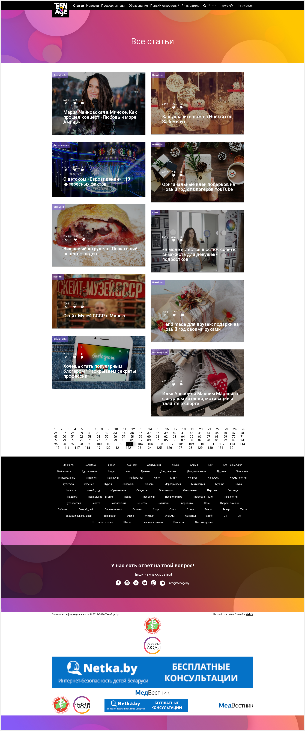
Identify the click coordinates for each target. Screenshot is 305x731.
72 (56, 440)
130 (210, 447)
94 (242, 440)
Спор (156, 509)
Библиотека (64, 471)
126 (169, 447)
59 (140, 436)
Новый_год (93, 490)
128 (189, 447)
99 (89, 444)
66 (200, 436)
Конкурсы (213, 477)
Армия (194, 465)
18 (184, 429)
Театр (226, 509)
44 (208, 433)
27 (64, 433)
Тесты (243, 509)
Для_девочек (168, 471)
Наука (238, 484)
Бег (210, 465)
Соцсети (137, 509)
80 (123, 440)
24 (235, 429)
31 (98, 433)
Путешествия (73, 503)
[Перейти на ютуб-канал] (144, 582)
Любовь (149, 484)
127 (179, 447)
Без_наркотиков (232, 465)
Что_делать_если (102, 522)
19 (192, 429)
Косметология (238, 477)
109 (191, 444)
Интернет (91, 477)
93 (233, 440)
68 (217, 436)
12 (133, 429)
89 (200, 440)
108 (181, 444)
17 (175, 429)
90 (208, 440)
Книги (173, 477)
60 (149, 436)
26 (56, 433)
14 (150, 429)
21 (209, 429)
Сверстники (186, 503)
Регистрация (245, 5)
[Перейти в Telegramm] (162, 583)
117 (77, 447)
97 (72, 444)
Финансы (190, 515)
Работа (96, 503)
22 (218, 429)
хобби (209, 515)
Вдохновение (89, 471)
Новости (71, 490)
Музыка (219, 484)
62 (166, 436)
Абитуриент (154, 465)
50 (64, 436)
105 (150, 444)
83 (149, 440)
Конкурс (192, 477)
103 (129, 444)
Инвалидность (66, 477)
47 (233, 433)
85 (166, 440)
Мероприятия (173, 484)
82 (140, 440)
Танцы (208, 509)
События (63, 509)
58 (132, 436)
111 (211, 444)
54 (98, 436)
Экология (178, 522)
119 (97, 447)
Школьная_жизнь (152, 522)
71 (242, 436)
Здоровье (242, 471)
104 (140, 444)
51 (72, 436)
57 (123, 436)
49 (56, 436)
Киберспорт (136, 477)
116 (67, 447)
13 (141, 429)
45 (217, 433)
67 (208, 436)
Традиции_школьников (78, 515)
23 (226, 429)
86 (174, 440)
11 (124, 429)
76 (89, 440)
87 (183, 440)
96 (64, 444)
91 (217, 440)
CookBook (90, 465)
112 (222, 444)
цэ (239, 515)
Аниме (176, 465)
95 (56, 444)
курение (89, 484)
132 (230, 447)
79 (115, 440)
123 (138, 447)
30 (89, 433)
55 (106, 436)
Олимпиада (166, 490)
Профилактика (173, 496)
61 (157, 436)
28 (72, 433)
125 (159, 447)
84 (157, 440)
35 (132, 433)
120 (107, 447)
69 (225, 436)
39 (166, 433)
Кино (157, 477)
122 (128, 447)
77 (98, 440)
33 (115, 433)
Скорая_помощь (230, 503)
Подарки (72, 496)
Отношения (190, 490)
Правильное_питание (100, 496)
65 (191, 436)
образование (118, 490)
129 (200, 447)
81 (132, 440)
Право (127, 496)
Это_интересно (204, 522)
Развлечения (118, 503)
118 (87, 447)
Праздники (148, 496)
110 (201, 444)
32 (106, 433)
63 (174, 436)
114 (242, 444)
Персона (212, 490)
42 (191, 433)
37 (149, 433)
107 (170, 444)
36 (140, 433)
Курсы (108, 484)
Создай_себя (86, 509)
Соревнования (113, 509)
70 (233, 436)
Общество (142, 490)
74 (72, 440)
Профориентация (203, 496)
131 (220, 447)
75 (81, 440)
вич (128, 471)
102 (119, 444)
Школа (127, 522)
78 (106, 440)
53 (89, 436)
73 (64, 440)
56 (115, 436)
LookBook (131, 465)
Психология (231, 496)
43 (200, 433)
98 (81, 444)
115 (56, 447)
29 (81, 433)
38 (157, 433)
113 (232, 444)
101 (109, 444)
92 (225, 440)
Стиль (190, 509)
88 (191, 440)
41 (183, 433)
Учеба (130, 515)
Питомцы (233, 490)
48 (242, 433)
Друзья (221, 471)
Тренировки (109, 515)
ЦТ (225, 515)
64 (183, 436)
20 (201, 429)
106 (160, 444)
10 (116, 429)
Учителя (149, 515)
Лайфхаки (128, 484)
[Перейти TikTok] (153, 582)
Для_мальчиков (196, 471)
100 (99, 444)
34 (123, 433)
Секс (207, 503)
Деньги (145, 471)
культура (68, 484)
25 (243, 429)
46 (225, 433)
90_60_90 (68, 465)
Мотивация (198, 484)
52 (81, 436)
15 (158, 429)
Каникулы (113, 477)
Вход (225, 5)
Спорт (172, 509)
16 (167, 429)
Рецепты (142, 503)
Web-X (249, 614)
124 (148, 447)
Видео (111, 471)
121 (118, 447)
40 (174, 433)
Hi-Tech (111, 465)
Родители (163, 503)
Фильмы (170, 515)
